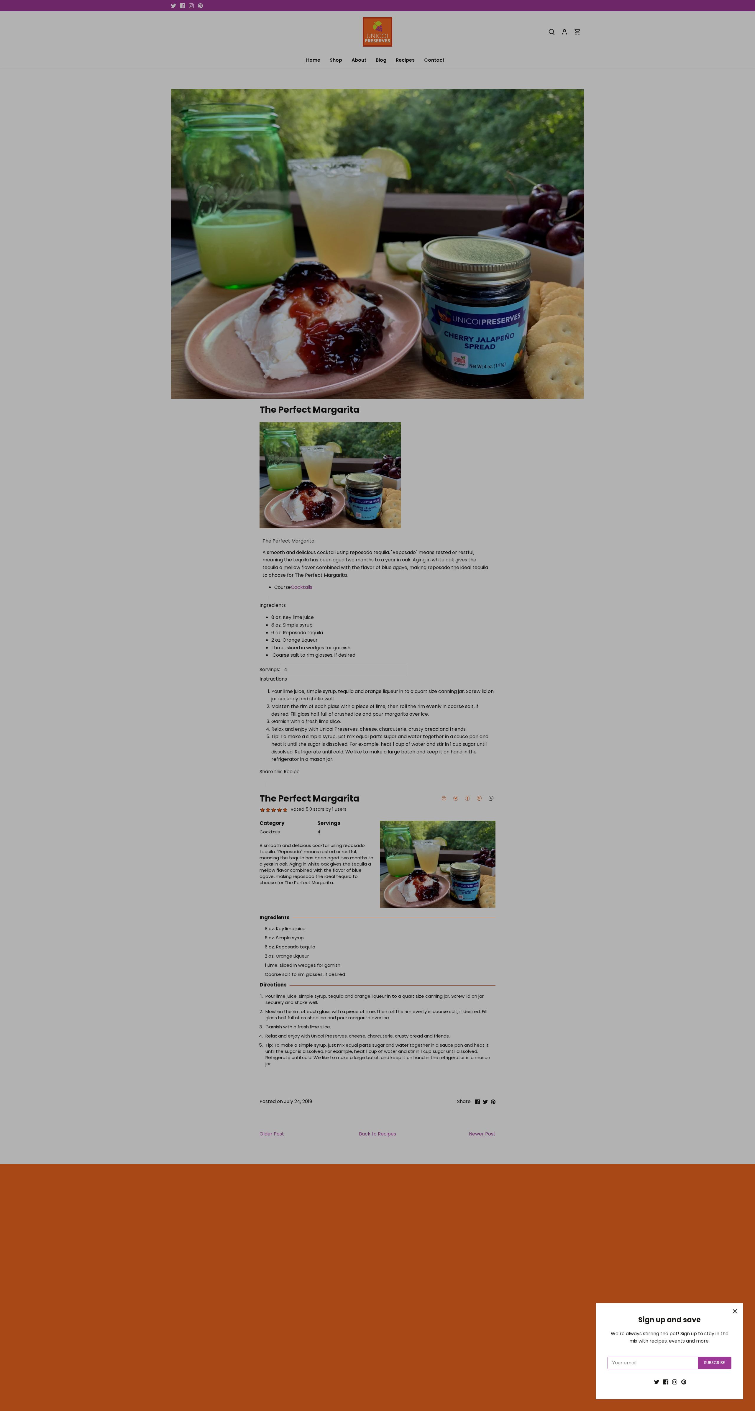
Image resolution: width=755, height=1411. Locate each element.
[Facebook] (665, 1382)
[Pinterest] (683, 1382)
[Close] (734, 1311)
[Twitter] (656, 1382)
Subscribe (714, 1363)
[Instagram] (674, 1382)
